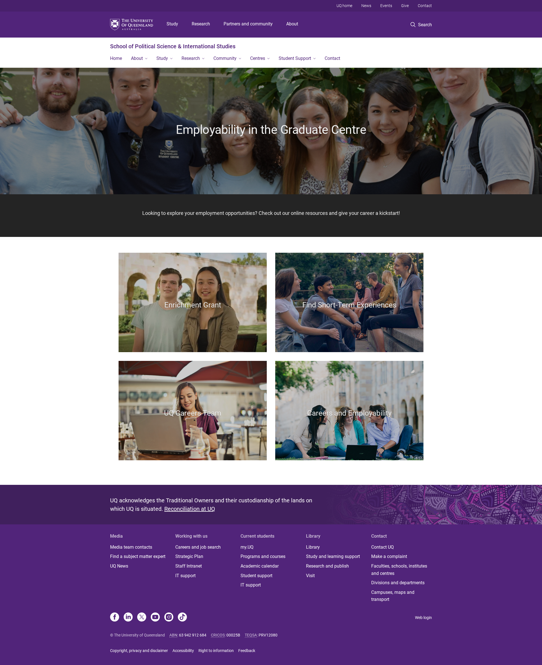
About (292, 24)
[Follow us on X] (141, 618)
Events (386, 5)
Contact (425, 5)
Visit (310, 575)
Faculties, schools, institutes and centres (399, 569)
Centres (257, 58)
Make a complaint (389, 556)
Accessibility (183, 650)
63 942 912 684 (192, 635)
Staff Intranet (188, 566)
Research (201, 24)
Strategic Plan (189, 556)
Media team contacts (131, 547)
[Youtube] (155, 618)
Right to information (216, 650)
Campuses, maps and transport (392, 596)
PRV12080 (268, 635)
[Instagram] (168, 618)
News (366, 5)
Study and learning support (333, 556)
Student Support (295, 58)
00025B (233, 635)
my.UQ (247, 547)
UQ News (119, 566)
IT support (185, 575)
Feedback (246, 650)
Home (116, 58)
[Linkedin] (128, 618)
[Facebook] (114, 618)
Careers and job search (198, 547)
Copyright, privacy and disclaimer (139, 650)
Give (405, 5)
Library (313, 547)
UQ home (344, 5)
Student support (256, 575)
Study (172, 24)
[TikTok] (182, 618)
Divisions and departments (398, 582)
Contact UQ (382, 547)
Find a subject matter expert (137, 556)
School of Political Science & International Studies (172, 46)
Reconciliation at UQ (189, 508)
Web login (423, 617)
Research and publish (327, 566)
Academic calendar (260, 566)
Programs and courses (263, 556)
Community (225, 58)
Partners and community (248, 24)
